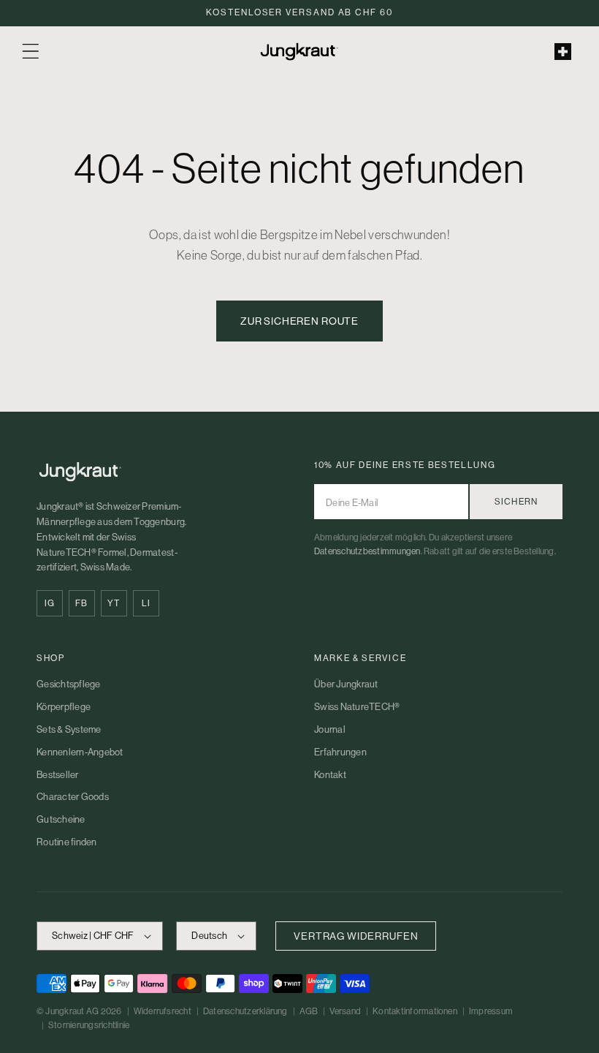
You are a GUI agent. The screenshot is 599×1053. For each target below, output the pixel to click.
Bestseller (58, 774)
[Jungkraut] (161, 471)
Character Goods (73, 796)
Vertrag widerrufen (356, 936)
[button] (31, 51)
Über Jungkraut (346, 684)
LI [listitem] (146, 603)
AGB (309, 1011)
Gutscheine (61, 819)
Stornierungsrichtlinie (88, 1025)
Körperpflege (64, 706)
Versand (345, 1011)
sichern (516, 502)
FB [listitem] (81, 603)
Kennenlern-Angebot (80, 752)
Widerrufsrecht (162, 1011)
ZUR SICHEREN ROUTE (299, 321)
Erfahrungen (340, 752)
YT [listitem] (113, 603)
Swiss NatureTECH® (357, 706)
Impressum (491, 1011)
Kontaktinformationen (415, 1011)
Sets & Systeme (69, 729)
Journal (330, 729)
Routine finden (67, 842)
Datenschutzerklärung (245, 1011)
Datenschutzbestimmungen (367, 551)
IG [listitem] (50, 603)
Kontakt (330, 774)
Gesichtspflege (69, 684)
